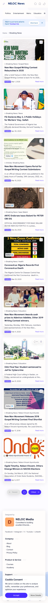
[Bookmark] (40, 4)
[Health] (21, 261)
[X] (24, 532)
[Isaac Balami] (23, 212)
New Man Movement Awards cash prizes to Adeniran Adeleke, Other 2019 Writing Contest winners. (23, 317)
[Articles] (9, 163)
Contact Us (14, 24)
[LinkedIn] (38, 532)
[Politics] (8, 13)
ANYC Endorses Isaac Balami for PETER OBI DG (24, 217)
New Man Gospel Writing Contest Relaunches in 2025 (20, 69)
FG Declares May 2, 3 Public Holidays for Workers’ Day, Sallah (22, 118)
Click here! (34, 23)
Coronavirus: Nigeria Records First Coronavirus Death (21, 267)
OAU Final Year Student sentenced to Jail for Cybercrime (22, 368)
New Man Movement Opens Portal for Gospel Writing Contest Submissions (23, 168)
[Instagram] (18, 532)
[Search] (35, 4)
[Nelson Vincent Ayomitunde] (29, 413)
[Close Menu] (42, 23)
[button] (44, 4)
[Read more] (39, 81)
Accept (16, 595)
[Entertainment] (18, 13)
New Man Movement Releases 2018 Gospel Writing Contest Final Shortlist (23, 418)
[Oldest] (34, 492)
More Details (36, 595)
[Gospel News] (23, 64)
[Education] (37, 13)
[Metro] (28, 13)
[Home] (24, 492)
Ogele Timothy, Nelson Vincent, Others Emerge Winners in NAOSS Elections (23, 467)
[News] (21, 113)
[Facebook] (9, 532)
